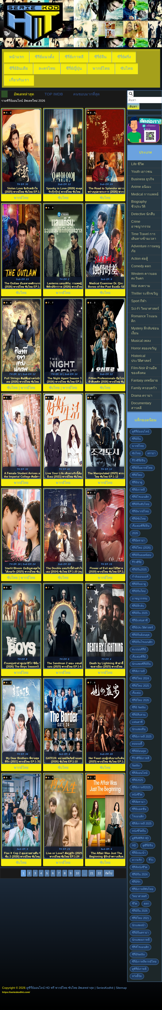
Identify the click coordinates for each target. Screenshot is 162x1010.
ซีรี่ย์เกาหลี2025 (141, 787)
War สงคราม (140, 286)
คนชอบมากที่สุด (86, 94)
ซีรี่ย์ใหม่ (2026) (141, 547)
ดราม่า (151, 453)
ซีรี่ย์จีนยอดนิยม (141, 555)
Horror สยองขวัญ (144, 348)
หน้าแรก (16, 57)
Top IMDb (54, 94)
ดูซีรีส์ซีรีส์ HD (140, 838)
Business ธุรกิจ (142, 179)
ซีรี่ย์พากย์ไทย (140, 511)
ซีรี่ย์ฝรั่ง (124, 57)
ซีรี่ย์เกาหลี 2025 (141, 736)
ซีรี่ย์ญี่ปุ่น (74, 68)
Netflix (136, 765)
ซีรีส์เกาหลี (138, 671)
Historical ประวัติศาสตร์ (141, 358)
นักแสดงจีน (139, 729)
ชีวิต (134, 903)
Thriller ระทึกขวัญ (144, 293)
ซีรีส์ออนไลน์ (139, 772)
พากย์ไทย (101, 68)
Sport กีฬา (138, 301)
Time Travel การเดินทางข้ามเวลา (143, 236)
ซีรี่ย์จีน (100, 57)
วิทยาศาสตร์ (139, 896)
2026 (135, 533)
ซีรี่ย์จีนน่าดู (139, 584)
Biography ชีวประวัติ (139, 204)
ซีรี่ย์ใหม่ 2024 (140, 678)
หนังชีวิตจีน (139, 830)
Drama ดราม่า (141, 395)
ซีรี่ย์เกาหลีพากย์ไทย (144, 961)
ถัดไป (108, 873)
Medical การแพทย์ (144, 194)
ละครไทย (47, 68)
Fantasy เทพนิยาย (144, 380)
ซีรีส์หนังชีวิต (139, 867)
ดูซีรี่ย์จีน (148, 845)
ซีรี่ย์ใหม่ (137, 475)
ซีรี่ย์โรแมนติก (140, 496)
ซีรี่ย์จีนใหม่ (139, 591)
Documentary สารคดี (141, 405)
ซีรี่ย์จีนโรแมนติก (142, 642)
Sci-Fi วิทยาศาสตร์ (145, 308)
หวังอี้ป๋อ (137, 976)
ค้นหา (133, 106)
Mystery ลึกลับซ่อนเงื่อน (145, 331)
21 (91, 873)
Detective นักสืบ (143, 214)
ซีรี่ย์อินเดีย (18, 68)
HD (134, 845)
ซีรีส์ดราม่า (138, 801)
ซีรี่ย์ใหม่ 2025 (140, 685)
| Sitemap (120, 987)
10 (77, 873)
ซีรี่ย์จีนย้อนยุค (141, 634)
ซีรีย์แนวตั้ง (44, 57)
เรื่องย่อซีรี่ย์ (139, 656)
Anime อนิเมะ (141, 186)
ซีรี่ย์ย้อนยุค (139, 751)
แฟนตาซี (137, 722)
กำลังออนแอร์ (140, 576)
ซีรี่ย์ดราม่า (138, 540)
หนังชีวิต (137, 794)
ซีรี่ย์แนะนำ (139, 852)
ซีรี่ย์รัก (136, 881)
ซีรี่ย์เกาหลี (74, 57)
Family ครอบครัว (144, 388)
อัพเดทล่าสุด (24, 94)
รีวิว (151, 859)
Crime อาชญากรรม (141, 224)
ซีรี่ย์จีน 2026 (139, 910)
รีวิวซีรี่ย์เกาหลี (140, 758)
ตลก (146, 903)
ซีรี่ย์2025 (137, 780)
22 (99, 873)
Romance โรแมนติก (144, 318)
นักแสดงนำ (138, 925)
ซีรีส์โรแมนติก (140, 947)
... (84, 873)
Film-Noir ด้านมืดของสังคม (144, 370)
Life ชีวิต (137, 164)
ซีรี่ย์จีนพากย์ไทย (142, 467)
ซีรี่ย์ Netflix (139, 707)
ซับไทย (126, 68)
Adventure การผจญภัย (145, 248)
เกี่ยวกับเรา (19, 80)
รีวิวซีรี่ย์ (137, 562)
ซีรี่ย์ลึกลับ (138, 605)
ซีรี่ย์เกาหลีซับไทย (142, 889)
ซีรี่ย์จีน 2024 (139, 874)
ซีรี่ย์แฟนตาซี (140, 620)
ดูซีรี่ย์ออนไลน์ (140, 431)
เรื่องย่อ (136, 692)
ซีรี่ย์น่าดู (137, 482)
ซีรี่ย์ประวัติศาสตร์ (142, 627)
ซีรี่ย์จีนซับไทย (140, 504)
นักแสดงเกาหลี (141, 939)
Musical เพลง (141, 340)
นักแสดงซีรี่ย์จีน (141, 663)
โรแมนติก (138, 816)
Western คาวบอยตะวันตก (144, 276)
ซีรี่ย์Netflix (138, 954)
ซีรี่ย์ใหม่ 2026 (140, 700)
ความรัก (137, 859)
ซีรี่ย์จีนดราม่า (140, 932)
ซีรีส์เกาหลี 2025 (141, 823)
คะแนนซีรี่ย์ (139, 649)
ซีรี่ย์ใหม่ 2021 (140, 918)
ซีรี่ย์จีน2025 (139, 569)
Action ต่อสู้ (139, 258)
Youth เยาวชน (141, 171)
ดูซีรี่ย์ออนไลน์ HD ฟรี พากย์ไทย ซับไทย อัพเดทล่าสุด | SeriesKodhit (69, 987)
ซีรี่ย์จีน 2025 (139, 613)
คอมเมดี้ (137, 743)
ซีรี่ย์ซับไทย (139, 518)
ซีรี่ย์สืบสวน (139, 714)
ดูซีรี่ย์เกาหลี (139, 968)
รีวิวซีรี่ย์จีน (138, 460)
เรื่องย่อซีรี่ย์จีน (140, 525)
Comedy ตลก (141, 266)
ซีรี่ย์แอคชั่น (139, 809)
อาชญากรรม (139, 598)
